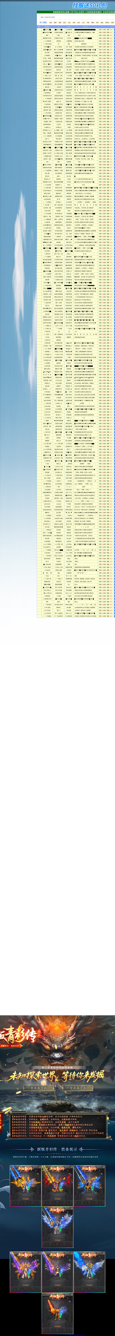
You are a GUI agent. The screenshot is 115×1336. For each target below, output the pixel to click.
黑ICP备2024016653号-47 (77, 1335)
